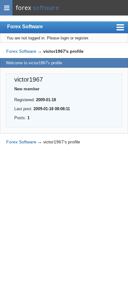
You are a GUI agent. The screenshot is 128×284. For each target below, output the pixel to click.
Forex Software (25, 26)
